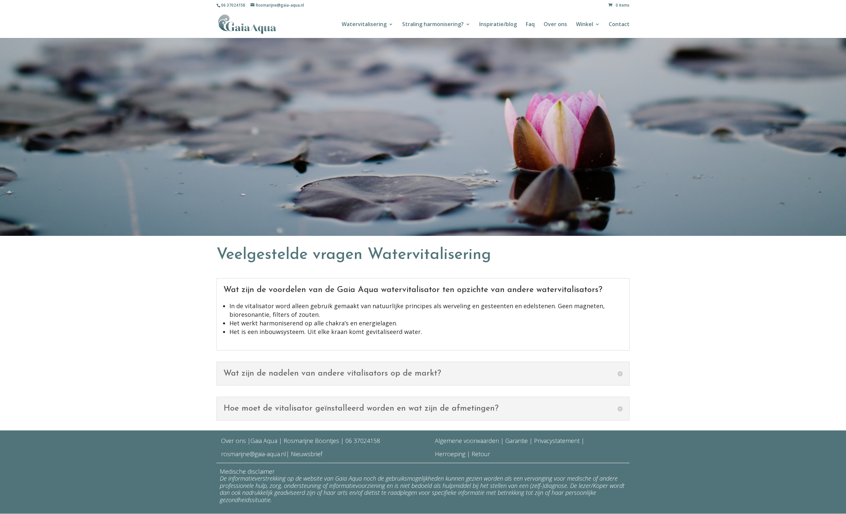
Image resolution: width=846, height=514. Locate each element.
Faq (530, 25)
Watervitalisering (364, 25)
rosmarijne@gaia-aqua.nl (253, 454)
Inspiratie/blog (498, 25)
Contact (619, 25)
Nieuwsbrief (305, 454)
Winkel (584, 25)
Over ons (555, 25)
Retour (481, 454)
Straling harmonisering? (433, 25)
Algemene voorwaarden (467, 441)
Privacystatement (557, 441)
